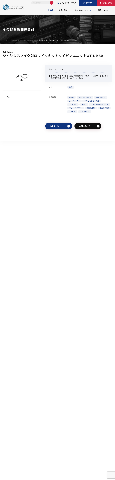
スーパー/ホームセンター (99, 104)
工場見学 (72, 111)
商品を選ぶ (63, 10)
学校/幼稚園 (91, 108)
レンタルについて (82, 10)
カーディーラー (74, 101)
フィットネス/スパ (75, 108)
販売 (70, 87)
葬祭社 (84, 104)
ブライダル (72, 104)
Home (50, 10)
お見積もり (54, 126)
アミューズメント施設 (92, 101)
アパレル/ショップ (85, 97)
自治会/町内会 (104, 108)
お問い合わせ (84, 126)
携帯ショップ (100, 97)
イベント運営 (84, 111)
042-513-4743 (68, 3)
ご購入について (102, 10)
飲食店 (71, 97)
